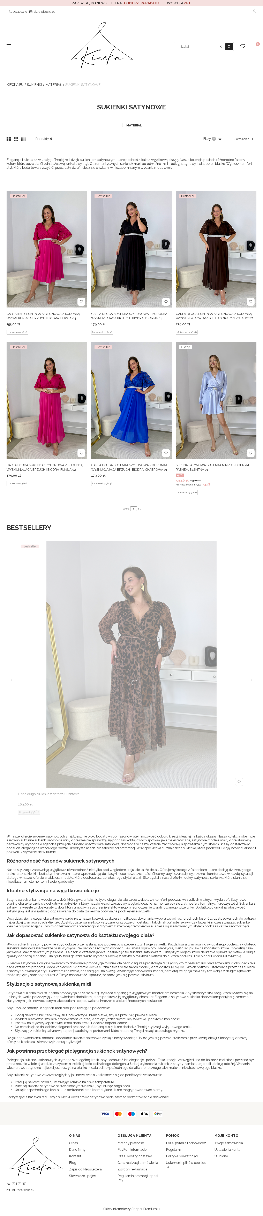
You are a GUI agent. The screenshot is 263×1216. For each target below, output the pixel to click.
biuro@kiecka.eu (44, 11)
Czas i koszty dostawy (135, 1156)
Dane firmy (77, 1150)
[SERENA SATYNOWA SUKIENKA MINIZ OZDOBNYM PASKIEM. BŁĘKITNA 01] (216, 400)
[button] (9, 46)
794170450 (20, 11)
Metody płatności (131, 1143)
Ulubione (221, 1156)
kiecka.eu (15, 85)
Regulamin (174, 1150)
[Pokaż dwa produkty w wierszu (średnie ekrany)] (9, 139)
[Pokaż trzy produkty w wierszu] (16, 139)
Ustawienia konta (227, 1150)
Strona (125, 508)
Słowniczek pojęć (82, 1176)
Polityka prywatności (182, 1156)
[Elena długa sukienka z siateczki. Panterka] (131, 664)
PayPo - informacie (132, 1150)
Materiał (53, 85)
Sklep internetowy (130, 1209)
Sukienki (34, 85)
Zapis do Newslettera (85, 1169)
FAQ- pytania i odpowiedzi (186, 1143)
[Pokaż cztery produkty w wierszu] (23, 139)
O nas (73, 1143)
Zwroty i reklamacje (132, 1169)
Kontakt (75, 1156)
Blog (72, 1163)
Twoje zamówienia (229, 1143)
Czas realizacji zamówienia (138, 1163)
